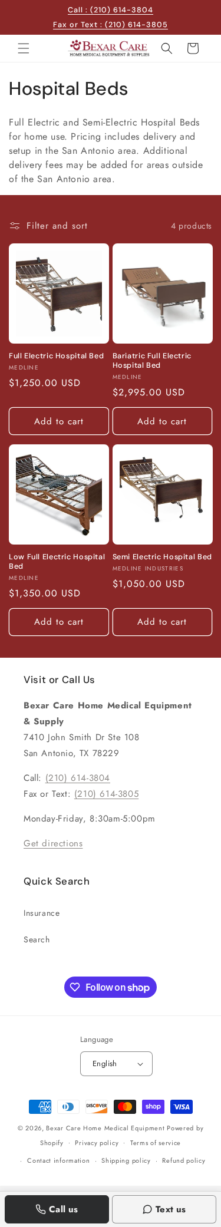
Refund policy (183, 1160)
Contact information (58, 1160)
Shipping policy (126, 1160)
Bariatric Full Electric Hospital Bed (152, 360)
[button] (24, 48)
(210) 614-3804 (77, 777)
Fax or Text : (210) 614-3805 (110, 24)
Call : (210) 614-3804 (110, 10)
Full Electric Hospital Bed (56, 356)
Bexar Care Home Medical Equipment (105, 1128)
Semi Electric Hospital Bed (162, 557)
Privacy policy (96, 1142)
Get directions (53, 843)
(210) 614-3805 (106, 793)
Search (37, 939)
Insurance (42, 913)
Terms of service (155, 1142)
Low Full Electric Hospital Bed (57, 561)
